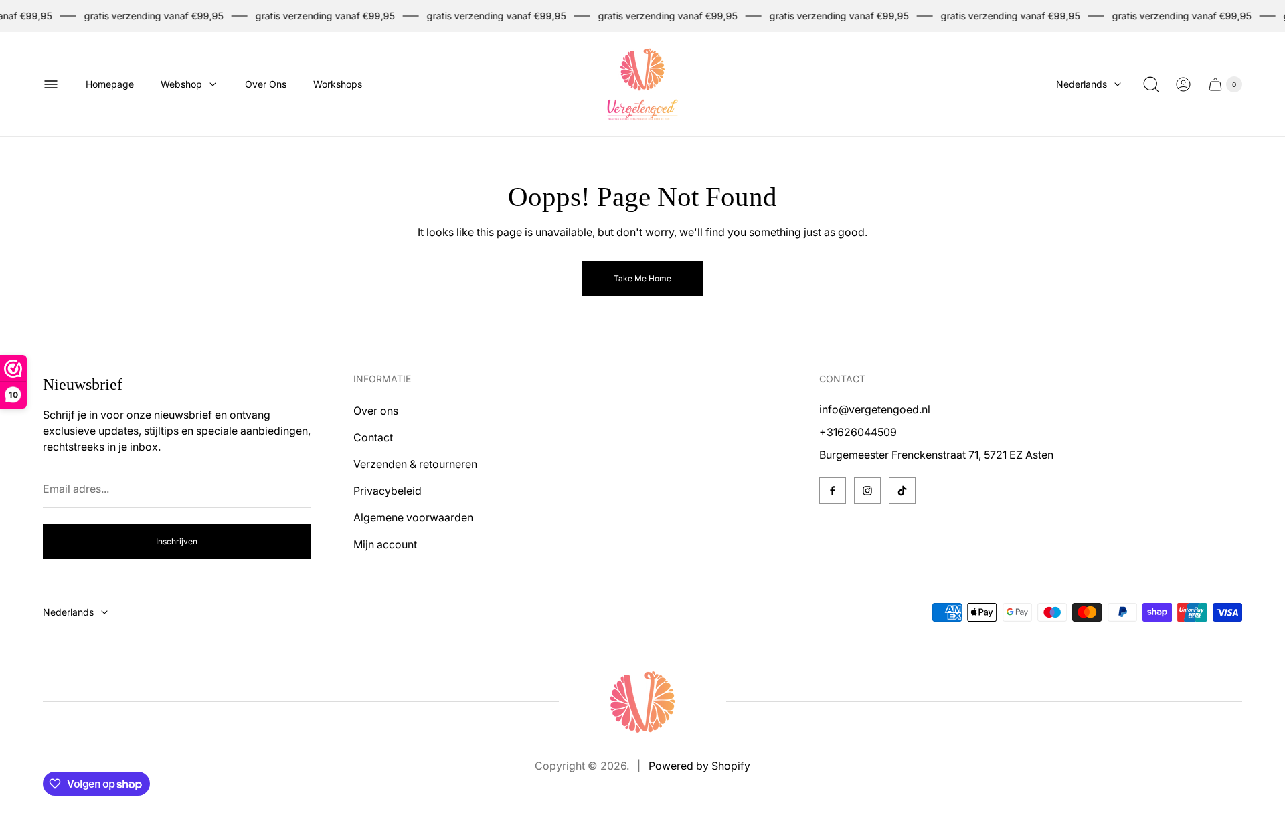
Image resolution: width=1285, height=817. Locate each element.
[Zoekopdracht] (1151, 84)
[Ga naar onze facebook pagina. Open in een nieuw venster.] (832, 490)
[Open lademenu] (51, 84)
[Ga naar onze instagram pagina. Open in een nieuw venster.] (867, 490)
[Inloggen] (1183, 84)
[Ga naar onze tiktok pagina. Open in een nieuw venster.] (902, 490)
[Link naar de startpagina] (642, 702)
